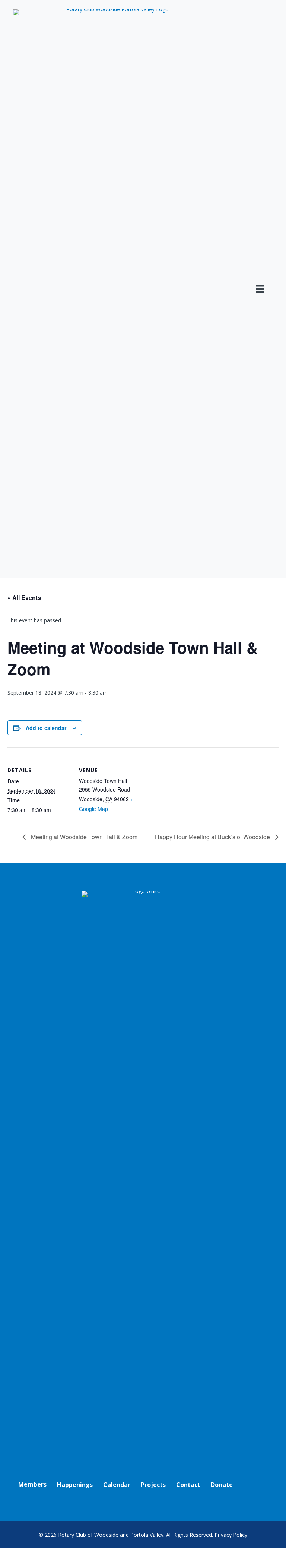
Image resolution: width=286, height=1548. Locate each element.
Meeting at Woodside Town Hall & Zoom (83, 837)
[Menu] (260, 288)
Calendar (116, 1485)
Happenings (75, 1485)
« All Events (24, 597)
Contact (188, 1485)
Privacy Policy (230, 1534)
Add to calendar (46, 728)
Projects (153, 1485)
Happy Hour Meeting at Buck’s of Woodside (213, 837)
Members (32, 1484)
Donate (222, 1485)
